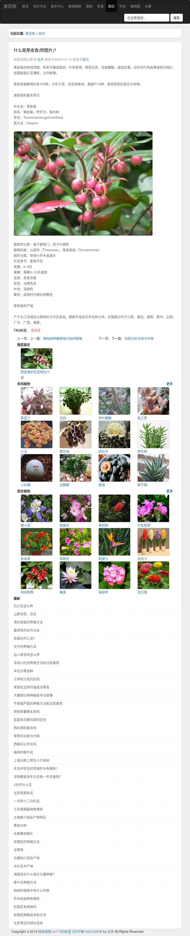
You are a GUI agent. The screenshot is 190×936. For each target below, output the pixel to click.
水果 (148, 6)
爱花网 (10, 6)
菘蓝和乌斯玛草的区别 (30, 719)
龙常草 (18, 849)
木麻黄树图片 (23, 833)
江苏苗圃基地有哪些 (28, 809)
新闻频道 (74, 6)
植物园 (135, 6)
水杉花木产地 (23, 866)
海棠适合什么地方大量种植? (34, 874)
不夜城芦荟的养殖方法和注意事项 (38, 703)
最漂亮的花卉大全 (27, 630)
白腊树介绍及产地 (27, 857)
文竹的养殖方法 (25, 646)
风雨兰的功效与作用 (139, 338)
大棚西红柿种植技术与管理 (33, 695)
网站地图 (44, 931)
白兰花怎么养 (23, 605)
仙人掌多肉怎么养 (27, 654)
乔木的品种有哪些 (27, 898)
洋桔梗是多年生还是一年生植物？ (38, 776)
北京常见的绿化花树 (28, 922)
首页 (25, 6)
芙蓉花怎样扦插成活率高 (31, 687)
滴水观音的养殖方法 (28, 622)
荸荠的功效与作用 (27, 735)
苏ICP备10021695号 (87, 931)
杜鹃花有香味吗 (25, 906)
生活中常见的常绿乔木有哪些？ (36, 768)
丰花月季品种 (23, 670)
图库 (89, 6)
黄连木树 (20, 825)
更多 (169, 383)
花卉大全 (39, 6)
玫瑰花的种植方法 (27, 841)
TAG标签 (64, 931)
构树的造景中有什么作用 (31, 890)
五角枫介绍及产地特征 (30, 817)
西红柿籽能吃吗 (25, 727)
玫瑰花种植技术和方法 (30, 914)
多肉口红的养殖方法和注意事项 (36, 662)
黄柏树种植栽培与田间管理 (62, 338)
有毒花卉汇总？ (25, 638)
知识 (111, 6)
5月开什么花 (23, 784)
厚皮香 (36, 330)
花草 (110, 931)
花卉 (40, 59)
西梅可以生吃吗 (25, 744)
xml (54, 931)
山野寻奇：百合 (25, 613)
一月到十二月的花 (27, 800)
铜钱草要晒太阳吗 (27, 711)
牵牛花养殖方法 (25, 882)
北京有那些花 (23, 792)
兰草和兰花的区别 (27, 679)
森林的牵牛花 (23, 752)
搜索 (176, 17)
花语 (100, 6)
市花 (122, 6)
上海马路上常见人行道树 (31, 760)
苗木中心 (57, 6)
